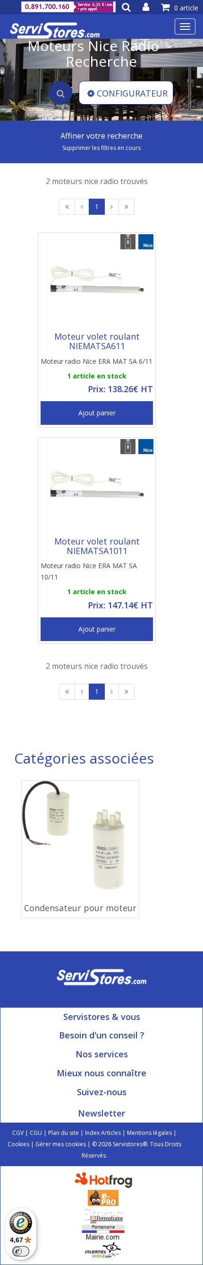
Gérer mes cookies (60, 1144)
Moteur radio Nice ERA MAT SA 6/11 (96, 361)
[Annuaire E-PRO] (103, 1197)
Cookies (18, 1144)
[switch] (20, 1251)
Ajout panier (97, 412)
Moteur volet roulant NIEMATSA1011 (97, 546)
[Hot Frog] (105, 1179)
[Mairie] (103, 1232)
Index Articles (103, 1133)
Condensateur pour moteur (80, 908)
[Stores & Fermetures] (103, 1214)
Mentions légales (149, 1133)
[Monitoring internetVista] (103, 1249)
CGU (36, 1133)
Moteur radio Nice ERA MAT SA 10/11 (89, 571)
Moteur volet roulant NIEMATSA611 (97, 341)
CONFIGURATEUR (132, 93)
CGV (18, 1133)
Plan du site (63, 1133)
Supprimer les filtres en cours (101, 148)
